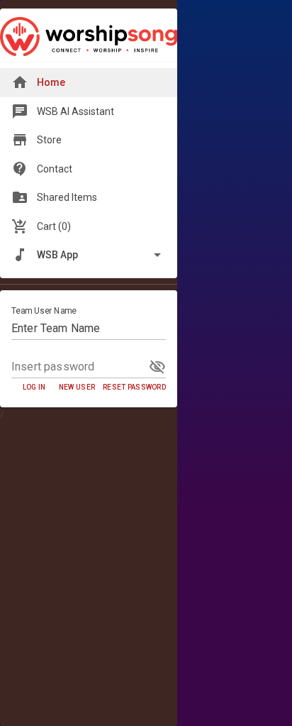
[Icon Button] (157, 367)
